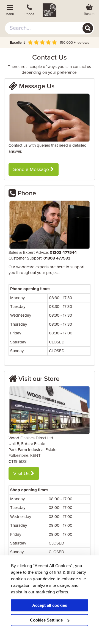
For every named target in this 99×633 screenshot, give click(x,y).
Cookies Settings (46, 620)
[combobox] (49, 28)
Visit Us (22, 473)
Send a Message (31, 169)
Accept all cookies (49, 605)
